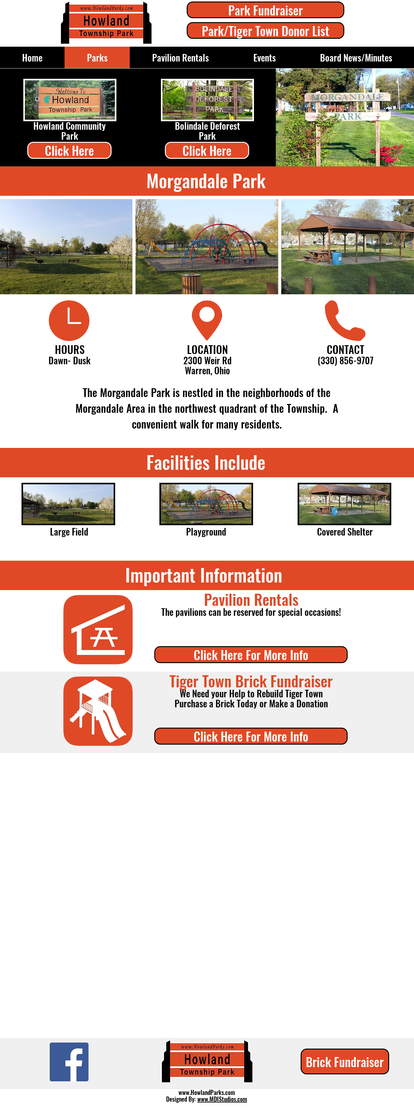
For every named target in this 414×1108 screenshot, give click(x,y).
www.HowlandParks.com (207, 1092)
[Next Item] (406, 247)
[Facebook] (69, 1062)
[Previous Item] (8, 247)
